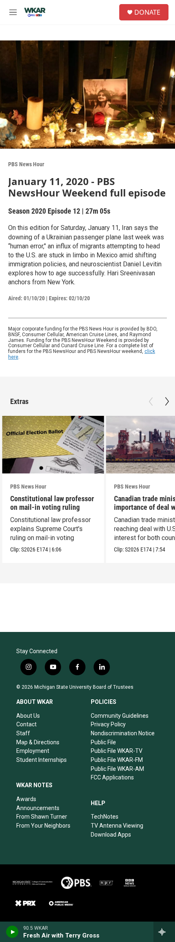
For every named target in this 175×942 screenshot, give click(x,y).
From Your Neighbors (43, 825)
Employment (32, 751)
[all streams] (164, 932)
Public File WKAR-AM (117, 769)
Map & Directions (37, 742)
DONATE (147, 12)
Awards (26, 799)
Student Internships (41, 760)
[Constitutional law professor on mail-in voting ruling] (53, 444)
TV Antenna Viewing (117, 825)
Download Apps (111, 834)
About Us (28, 715)
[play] (12, 932)
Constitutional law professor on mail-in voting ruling (52, 502)
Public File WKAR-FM (117, 760)
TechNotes (104, 816)
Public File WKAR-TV (116, 751)
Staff (23, 733)
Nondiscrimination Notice (123, 733)
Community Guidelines (120, 715)
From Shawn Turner (41, 816)
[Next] (167, 401)
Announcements (37, 808)
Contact (26, 724)
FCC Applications (112, 777)
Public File (103, 742)
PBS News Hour (26, 164)
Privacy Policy (108, 724)
